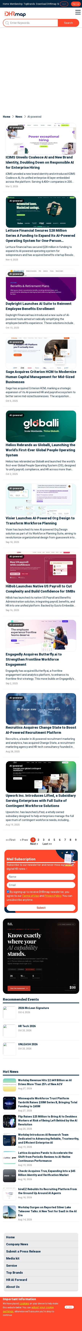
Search (68, 22)
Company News (17, 1244)
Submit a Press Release (23, 1251)
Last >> (47, 843)
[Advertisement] (41, 69)
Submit (41, 907)
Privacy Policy (53, 895)
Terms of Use (30, 895)
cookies (24, 1303)
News (18, 116)
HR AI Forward (16, 1280)
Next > (34, 843)
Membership (16, 4)
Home (6, 4)
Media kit (12, 1258)
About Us (13, 1287)
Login (64, 4)
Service (11, 1265)
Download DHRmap (46, 4)
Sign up (76, 4)
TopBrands (29, 4)
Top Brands (14, 1272)
